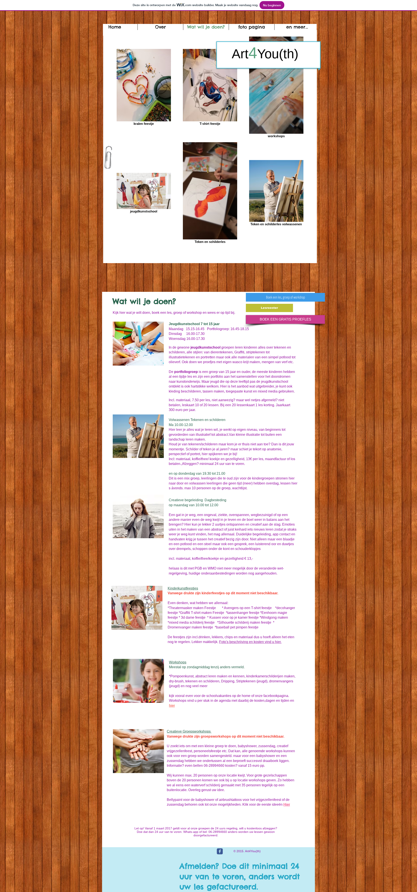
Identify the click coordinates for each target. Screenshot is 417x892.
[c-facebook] (220, 851)
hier (172, 705)
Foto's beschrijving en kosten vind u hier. (250, 642)
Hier (286, 804)
